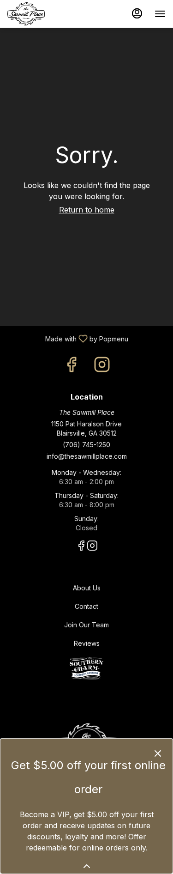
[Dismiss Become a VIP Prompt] (158, 753)
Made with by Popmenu (67, 338)
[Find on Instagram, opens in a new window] (102, 367)
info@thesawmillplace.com (87, 456)
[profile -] (137, 13)
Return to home (86, 209)
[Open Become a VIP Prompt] (86, 866)
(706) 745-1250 (86, 445)
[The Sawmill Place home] (48, 13)
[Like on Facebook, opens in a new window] (71, 367)
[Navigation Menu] (160, 14)
